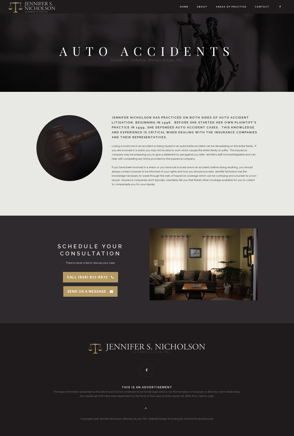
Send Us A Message (87, 291)
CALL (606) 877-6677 (87, 277)
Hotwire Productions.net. (199, 418)
